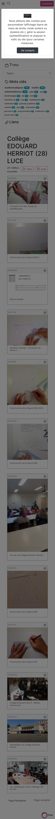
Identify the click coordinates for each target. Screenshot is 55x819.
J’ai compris (27, 50)
